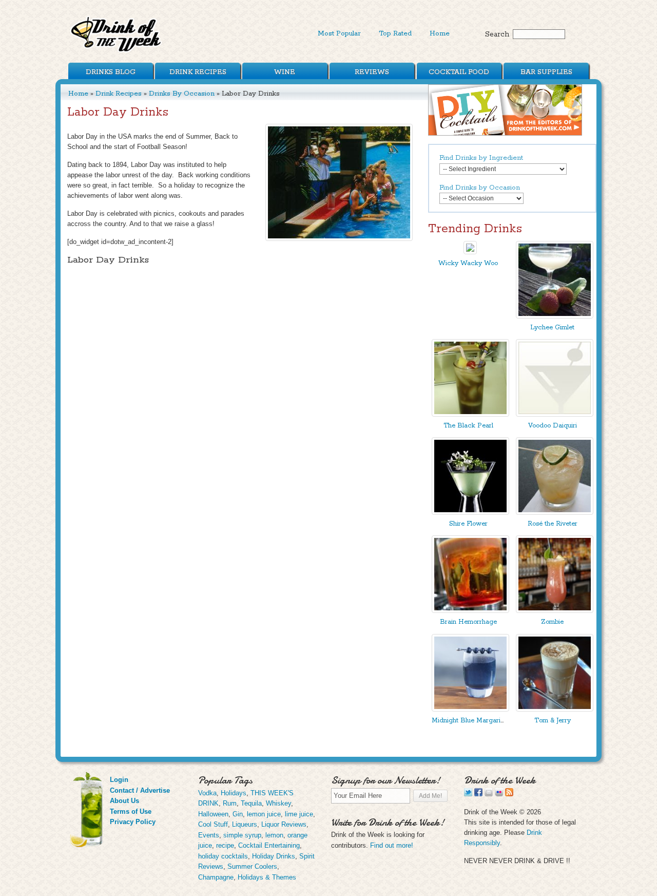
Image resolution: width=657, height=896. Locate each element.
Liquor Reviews (283, 824)
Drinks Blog (111, 72)
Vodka (207, 793)
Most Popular (339, 33)
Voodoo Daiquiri (552, 425)
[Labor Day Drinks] (339, 182)
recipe (225, 845)
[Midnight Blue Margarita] (470, 709)
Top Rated (395, 33)
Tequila (251, 803)
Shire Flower (468, 523)
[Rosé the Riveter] (554, 512)
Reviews (372, 72)
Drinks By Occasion (182, 93)
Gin (238, 814)
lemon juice (264, 814)
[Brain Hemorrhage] (470, 610)
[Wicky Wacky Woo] (470, 252)
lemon (274, 835)
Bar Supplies (546, 72)
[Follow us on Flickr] (499, 794)
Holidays (233, 793)
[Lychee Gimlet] (554, 316)
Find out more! (391, 845)
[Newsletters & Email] (489, 794)
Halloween (213, 814)
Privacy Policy (133, 822)
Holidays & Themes (267, 877)
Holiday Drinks (273, 856)
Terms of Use (130, 811)
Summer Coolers (252, 866)
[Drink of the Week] (116, 51)
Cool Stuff (213, 824)
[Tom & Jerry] (554, 709)
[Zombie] (554, 610)
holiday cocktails (223, 856)
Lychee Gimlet (552, 327)
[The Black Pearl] (470, 414)
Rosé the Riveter (552, 523)
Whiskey (278, 803)
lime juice (299, 814)
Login (119, 779)
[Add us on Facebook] (478, 794)
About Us (124, 801)
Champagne (216, 877)
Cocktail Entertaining (269, 845)
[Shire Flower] (470, 512)
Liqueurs (244, 824)
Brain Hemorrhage (468, 622)
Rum (230, 803)
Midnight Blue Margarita (469, 720)
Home (440, 33)
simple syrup (242, 835)
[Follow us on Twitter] (468, 794)
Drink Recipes (197, 72)
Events (208, 835)
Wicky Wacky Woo (468, 263)
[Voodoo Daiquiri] (554, 414)
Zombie (552, 622)
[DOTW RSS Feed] (509, 794)
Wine (284, 72)
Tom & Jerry (552, 720)
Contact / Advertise (140, 790)
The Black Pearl (468, 425)
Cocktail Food (459, 72)
